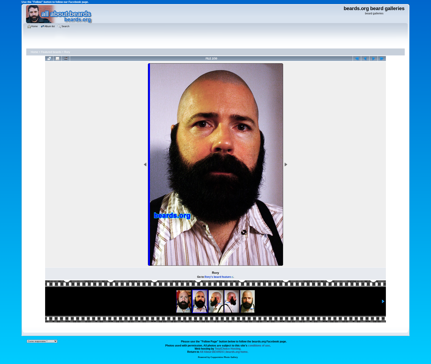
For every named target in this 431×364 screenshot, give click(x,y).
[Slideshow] (66, 58)
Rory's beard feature (218, 276)
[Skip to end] (382, 58)
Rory (67, 52)
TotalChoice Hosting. (228, 348)
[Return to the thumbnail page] (49, 58)
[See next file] (373, 58)
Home (34, 52)
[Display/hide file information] (57, 58)
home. (224, 351)
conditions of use (259, 345)
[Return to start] (357, 58)
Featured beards (51, 52)
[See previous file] (365, 58)
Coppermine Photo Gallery (224, 357)
